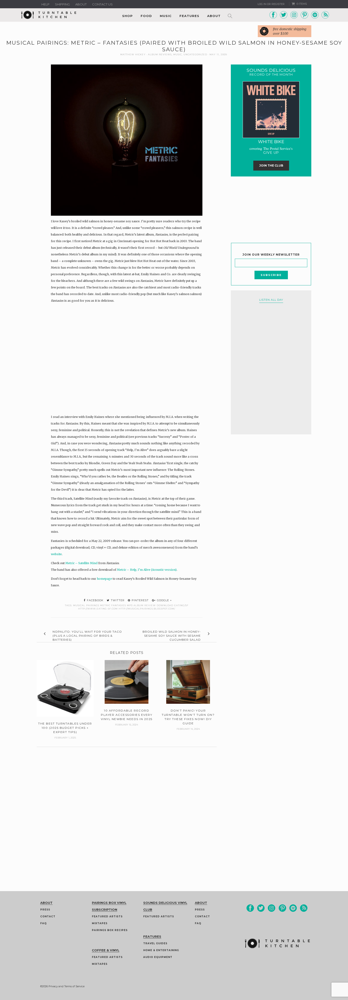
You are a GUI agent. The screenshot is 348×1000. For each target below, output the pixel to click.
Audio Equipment (157, 957)
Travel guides (155, 943)
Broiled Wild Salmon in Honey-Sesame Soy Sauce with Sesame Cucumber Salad (172, 635)
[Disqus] (127, 806)
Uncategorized (195, 54)
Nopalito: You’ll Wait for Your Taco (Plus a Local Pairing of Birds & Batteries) (87, 635)
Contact (47, 916)
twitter (117, 600)
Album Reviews (160, 54)
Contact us (102, 4)
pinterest (140, 600)
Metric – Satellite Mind (81, 563)
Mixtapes (99, 923)
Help (45, 4)
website (56, 554)
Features (189, 16)
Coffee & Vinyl (105, 950)
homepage (104, 578)
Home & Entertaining (161, 950)
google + (164, 600)
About (81, 4)
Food (146, 16)
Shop (127, 16)
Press (45, 909)
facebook (94, 600)
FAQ (43, 923)
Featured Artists (107, 916)
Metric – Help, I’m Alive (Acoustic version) (147, 569)
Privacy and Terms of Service (67, 986)
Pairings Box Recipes (110, 930)
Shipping (62, 4)
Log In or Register (271, 4)
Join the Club (271, 165)
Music (166, 16)
